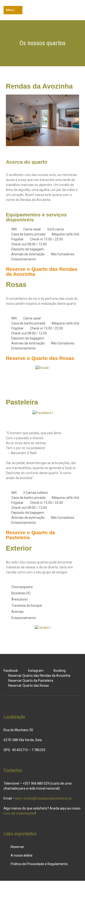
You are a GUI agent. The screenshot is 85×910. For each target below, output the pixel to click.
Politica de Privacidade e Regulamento (39, 864)
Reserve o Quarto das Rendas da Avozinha (41, 271)
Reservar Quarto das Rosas (28, 685)
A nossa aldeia (21, 855)
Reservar (17, 847)
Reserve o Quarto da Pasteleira (30, 535)
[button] (11, 120)
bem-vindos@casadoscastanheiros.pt (43, 798)
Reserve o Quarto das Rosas (40, 358)
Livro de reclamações (19, 813)
